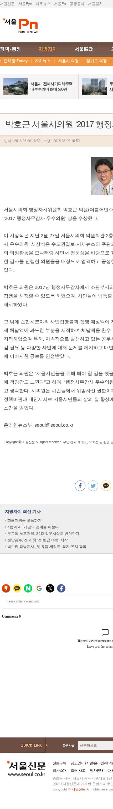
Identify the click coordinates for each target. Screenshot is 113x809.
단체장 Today (16, 60)
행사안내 (97, 770)
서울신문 (7, 4)
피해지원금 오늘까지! (25, 520)
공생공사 (77, 4)
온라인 (99, 763)
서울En (60, 4)
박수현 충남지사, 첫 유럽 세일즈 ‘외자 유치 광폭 (46, 546)
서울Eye (25, 4)
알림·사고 (78, 770)
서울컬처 (95, 4)
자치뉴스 (43, 60)
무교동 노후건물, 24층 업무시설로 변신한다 (43, 533)
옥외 (108, 763)
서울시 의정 (68, 60)
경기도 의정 (96, 60)
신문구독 (59, 763)
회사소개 (59, 770)
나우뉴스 (43, 4)
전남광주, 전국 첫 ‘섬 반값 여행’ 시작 (37, 540)
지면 (89, 763)
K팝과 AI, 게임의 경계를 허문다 (33, 527)
